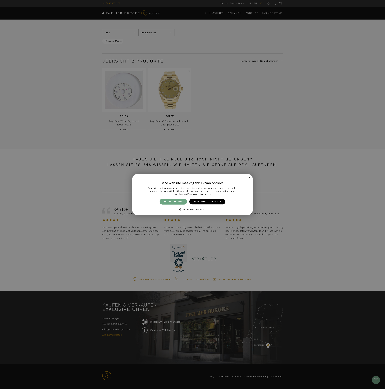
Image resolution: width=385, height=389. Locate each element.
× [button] (249, 178)
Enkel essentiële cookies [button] (207, 201)
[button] (192, 209)
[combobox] (245, 177)
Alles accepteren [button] (173, 201)
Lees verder (205, 194)
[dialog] (192, 194)
